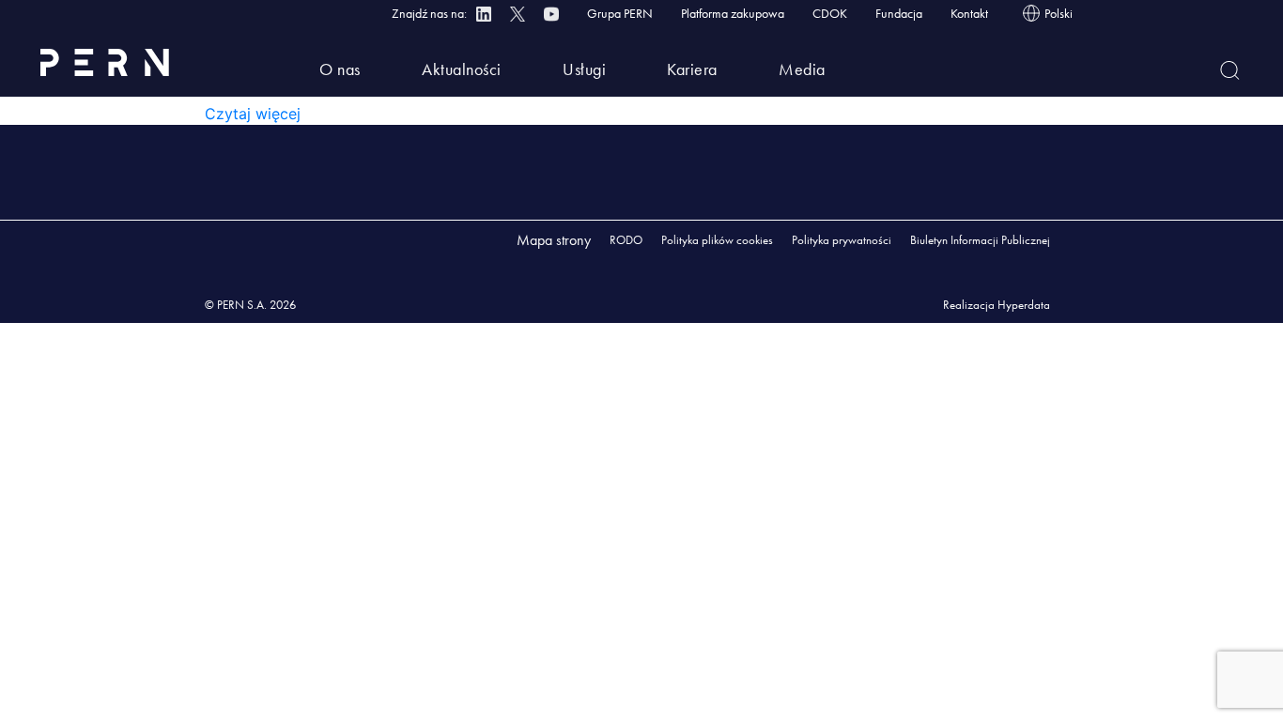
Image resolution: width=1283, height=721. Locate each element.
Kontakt (969, 13)
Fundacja (898, 13)
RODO (626, 240)
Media (802, 69)
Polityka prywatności (841, 240)
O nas (340, 69)
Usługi (584, 69)
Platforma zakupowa (732, 13)
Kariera (692, 69)
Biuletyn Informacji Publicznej (980, 240)
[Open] (1230, 70)
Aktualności (462, 69)
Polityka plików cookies (717, 240)
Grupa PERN (620, 13)
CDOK (829, 13)
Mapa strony (554, 240)
